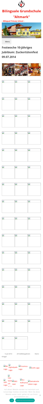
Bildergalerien (25, 354)
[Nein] (40, 395)
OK (12, 400)
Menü (7, 41)
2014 (18, 354)
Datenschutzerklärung (25, 400)
